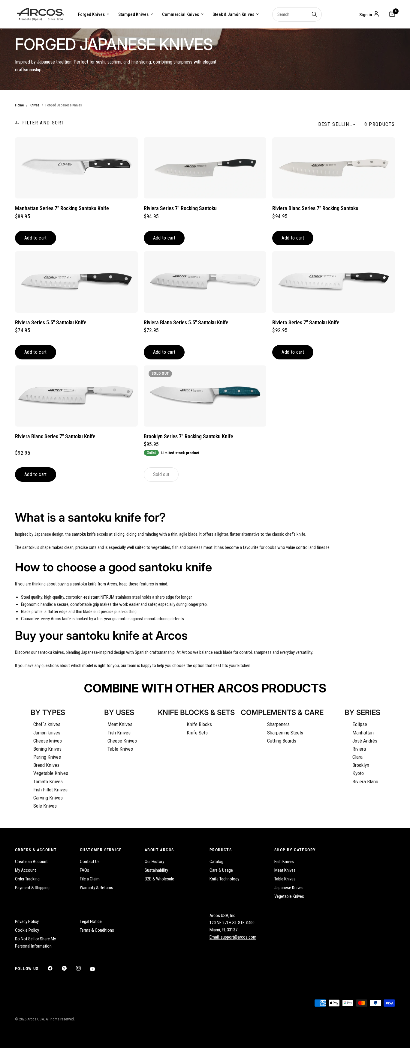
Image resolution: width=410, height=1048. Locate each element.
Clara (357, 757)
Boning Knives (47, 749)
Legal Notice (91, 921)
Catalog (216, 861)
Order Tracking (27, 879)
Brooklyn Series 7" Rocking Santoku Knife (188, 436)
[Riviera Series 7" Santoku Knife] (333, 281)
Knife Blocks (199, 724)
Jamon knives (46, 733)
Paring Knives (47, 757)
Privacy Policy (27, 921)
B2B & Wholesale (159, 879)
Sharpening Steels (285, 733)
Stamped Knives (133, 14)
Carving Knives (48, 798)
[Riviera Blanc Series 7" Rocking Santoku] (333, 167)
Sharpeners (278, 724)
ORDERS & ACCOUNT (36, 850)
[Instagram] (82, 968)
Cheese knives (47, 741)
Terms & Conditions (97, 930)
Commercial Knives (180, 14)
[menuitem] (94, 14)
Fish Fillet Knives (50, 790)
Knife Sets (197, 733)
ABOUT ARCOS (159, 850)
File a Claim (90, 879)
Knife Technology (224, 879)
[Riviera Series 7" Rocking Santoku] (205, 167)
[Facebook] (54, 968)
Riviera (359, 749)
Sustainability (156, 870)
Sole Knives (45, 806)
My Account (25, 870)
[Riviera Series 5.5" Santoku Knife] (76, 281)
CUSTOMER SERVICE (101, 850)
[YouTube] (96, 968)
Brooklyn (360, 765)
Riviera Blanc (365, 782)
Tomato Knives (48, 782)
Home (19, 105)
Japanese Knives (288, 887)
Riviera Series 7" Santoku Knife (305, 323)
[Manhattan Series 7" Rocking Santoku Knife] (76, 167)
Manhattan (363, 733)
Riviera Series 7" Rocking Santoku (180, 208)
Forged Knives (91, 14)
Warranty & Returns (96, 887)
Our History (154, 861)
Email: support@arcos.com (233, 937)
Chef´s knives (46, 724)
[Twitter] (68, 968)
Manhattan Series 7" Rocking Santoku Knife (62, 208)
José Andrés (364, 741)
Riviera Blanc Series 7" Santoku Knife (55, 436)
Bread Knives (46, 765)
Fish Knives (119, 733)
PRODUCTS (221, 850)
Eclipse (359, 724)
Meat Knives (119, 724)
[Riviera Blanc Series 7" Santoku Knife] (76, 396)
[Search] (314, 14)
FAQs (84, 870)
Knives (34, 105)
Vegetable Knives (50, 773)
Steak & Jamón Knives (233, 14)
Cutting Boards (281, 741)
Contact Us (90, 861)
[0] (390, 14)
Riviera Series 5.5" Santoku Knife (50, 323)
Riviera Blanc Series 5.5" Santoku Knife (186, 323)
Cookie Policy (27, 930)
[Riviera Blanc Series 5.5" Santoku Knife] (205, 281)
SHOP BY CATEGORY (295, 850)
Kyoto (358, 773)
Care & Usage (221, 870)
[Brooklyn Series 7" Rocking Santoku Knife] (205, 396)
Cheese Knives (122, 741)
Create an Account (31, 861)
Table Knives (120, 749)
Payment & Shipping (32, 887)
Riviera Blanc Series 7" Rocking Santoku (315, 208)
